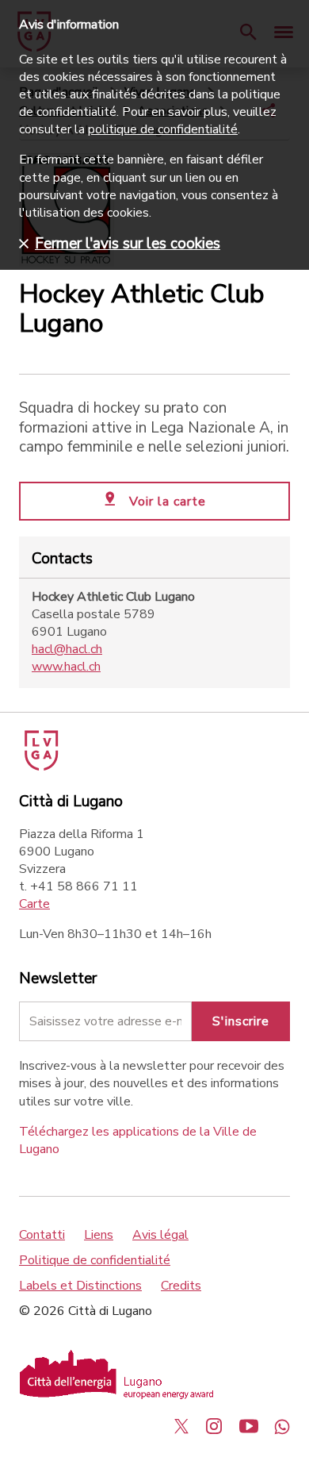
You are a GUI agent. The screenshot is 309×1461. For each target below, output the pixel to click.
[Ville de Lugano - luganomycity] (181, 1426)
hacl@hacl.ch (67, 649)
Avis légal (160, 1235)
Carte (34, 904)
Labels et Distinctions (80, 1285)
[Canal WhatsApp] (282, 1426)
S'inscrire (240, 1021)
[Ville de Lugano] (40, 766)
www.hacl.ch (66, 666)
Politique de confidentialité (94, 1260)
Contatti (42, 1235)
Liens (98, 1235)
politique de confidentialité (163, 129)
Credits (181, 1285)
